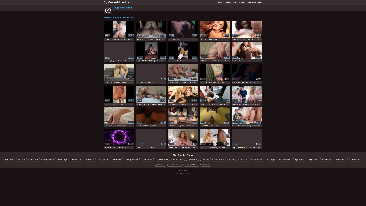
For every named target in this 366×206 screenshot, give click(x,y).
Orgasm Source (300, 160)
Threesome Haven (191, 165)
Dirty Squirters (104, 160)
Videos (219, 2)
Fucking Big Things (132, 160)
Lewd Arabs (205, 160)
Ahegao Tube (8, 160)
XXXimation (205, 165)
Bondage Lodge (62, 160)
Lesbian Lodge (192, 160)
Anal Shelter (21, 160)
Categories (242, 2)
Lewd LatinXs (244, 160)
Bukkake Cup (90, 160)
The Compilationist (175, 165)
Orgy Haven (313, 160)
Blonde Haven (47, 160)
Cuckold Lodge (118, 2)
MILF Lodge (271, 160)
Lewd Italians (231, 160)
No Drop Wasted (284, 160)
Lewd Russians (257, 160)
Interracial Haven (162, 160)
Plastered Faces (326, 160)
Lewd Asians (218, 160)
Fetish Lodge (117, 160)
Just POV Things (178, 160)
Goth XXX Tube (147, 160)
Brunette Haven (76, 160)
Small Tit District (356, 160)
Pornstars (252, 2)
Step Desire (160, 165)
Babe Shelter (34, 160)
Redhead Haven (341, 160)
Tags (260, 2)
